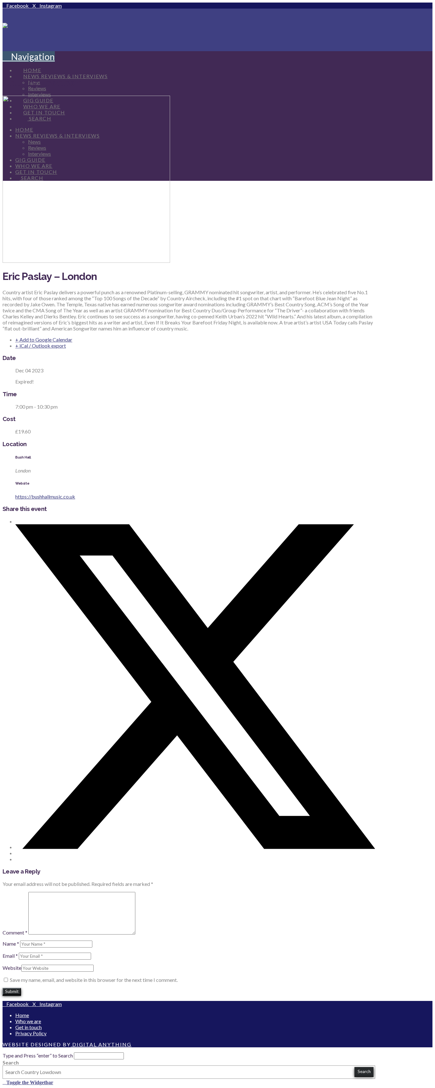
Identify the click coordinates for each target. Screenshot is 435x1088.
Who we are (28, 1021)
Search (11, 1062)
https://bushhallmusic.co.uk (45, 496)
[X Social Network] (195, 847)
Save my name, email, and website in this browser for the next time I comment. (94, 980)
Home (22, 1015)
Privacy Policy (30, 1033)
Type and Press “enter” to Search (38, 1055)
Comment (15, 932)
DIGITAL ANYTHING (101, 1044)
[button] (29, 56)
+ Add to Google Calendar (43, 340)
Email (10, 956)
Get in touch (28, 1027)
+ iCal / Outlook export (40, 346)
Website (12, 968)
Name (11, 944)
